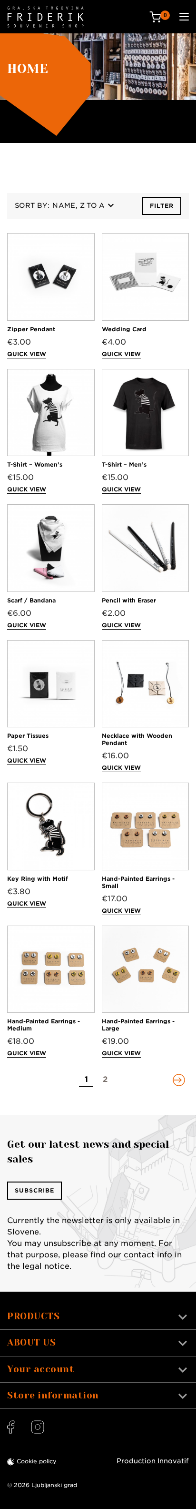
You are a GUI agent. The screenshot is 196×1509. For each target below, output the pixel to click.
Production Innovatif (153, 1461)
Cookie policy (37, 1461)
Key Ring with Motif (37, 878)
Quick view (26, 353)
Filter (162, 205)
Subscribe (34, 1190)
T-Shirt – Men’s (124, 464)
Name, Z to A (78, 205)
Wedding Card (124, 329)
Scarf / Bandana (31, 600)
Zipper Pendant (31, 329)
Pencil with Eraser (129, 600)
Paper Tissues (28, 735)
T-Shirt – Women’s (34, 464)
